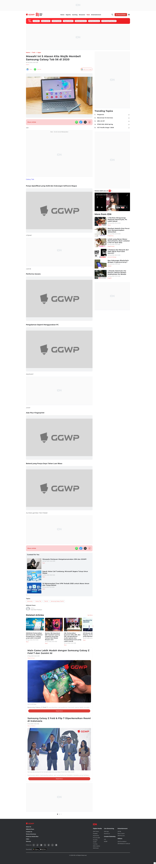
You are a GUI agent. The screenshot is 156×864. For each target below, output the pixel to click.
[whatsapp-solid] (76, 122)
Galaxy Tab (30, 179)
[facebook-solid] (80, 122)
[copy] (89, 122)
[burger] (129, 15)
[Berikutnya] (93, 626)
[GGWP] (34, 15)
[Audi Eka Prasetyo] (28, 609)
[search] (112, 15)
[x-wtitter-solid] (85, 122)
